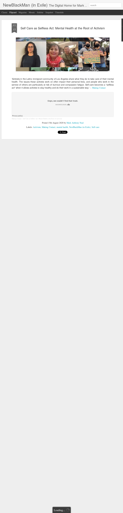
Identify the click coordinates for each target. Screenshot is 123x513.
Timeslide (59, 12)
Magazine (23, 12)
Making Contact (99, 87)
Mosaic (32, 12)
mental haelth (62, 127)
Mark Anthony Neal (75, 122)
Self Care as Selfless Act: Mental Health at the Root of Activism (63, 28)
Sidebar (40, 12)
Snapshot (49, 12)
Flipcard (12, 12)
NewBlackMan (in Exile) (79, 127)
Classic (4, 12)
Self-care (95, 127)
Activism (37, 127)
